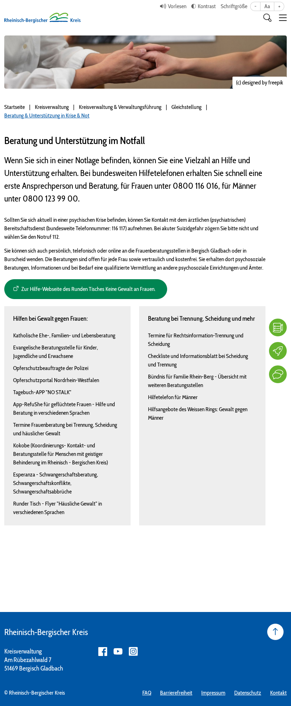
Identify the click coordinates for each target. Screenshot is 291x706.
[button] (283, 17)
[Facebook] (102, 651)
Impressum (213, 692)
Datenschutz (247, 692)
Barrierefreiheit (176, 692)
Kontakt (278, 692)
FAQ (146, 692)
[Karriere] (277, 350)
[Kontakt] (277, 374)
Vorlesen (177, 6)
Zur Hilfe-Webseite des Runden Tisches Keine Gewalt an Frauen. (88, 289)
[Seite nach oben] (275, 631)
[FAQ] (277, 327)
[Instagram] (133, 651)
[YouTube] (118, 651)
